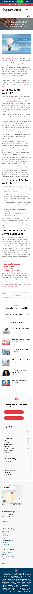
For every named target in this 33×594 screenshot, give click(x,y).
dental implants (10, 297)
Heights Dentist (10, 584)
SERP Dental (14, 574)
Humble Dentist (19, 584)
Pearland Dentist (26, 588)
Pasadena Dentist (16, 588)
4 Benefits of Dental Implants (21, 360)
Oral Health (19, 292)
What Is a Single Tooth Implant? (19, 382)
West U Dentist (19, 591)
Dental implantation (8, 58)
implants (16, 297)
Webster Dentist (11, 591)
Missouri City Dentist (13, 587)
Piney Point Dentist (7, 590)
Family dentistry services (12, 264)
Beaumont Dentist (10, 580)
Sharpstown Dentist (18, 590)
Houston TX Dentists (21, 576)
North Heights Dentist (24, 587)
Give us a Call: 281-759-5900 (17, 4)
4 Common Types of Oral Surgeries (20, 351)
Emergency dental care (11, 270)
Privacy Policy (6, 576)
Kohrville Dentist (17, 585)
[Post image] (7, 332)
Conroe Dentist (10, 582)
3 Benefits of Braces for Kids (20, 329)
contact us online (12, 286)
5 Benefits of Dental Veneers (21, 339)
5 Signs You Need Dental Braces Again (19, 371)
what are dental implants (24, 297)
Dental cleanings (9, 266)
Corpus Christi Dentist (20, 582)
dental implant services (14, 101)
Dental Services (12, 292)
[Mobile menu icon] (30, 10)
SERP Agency (27, 574)
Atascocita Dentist (20, 579)
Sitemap (13, 576)
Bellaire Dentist (20, 580)
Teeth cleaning (8, 262)
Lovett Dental (9, 573)
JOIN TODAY (20, 1)
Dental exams (8, 268)
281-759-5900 (5, 519)
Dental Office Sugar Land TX (20, 576)
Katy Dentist (9, 585)
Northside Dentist (6, 588)
